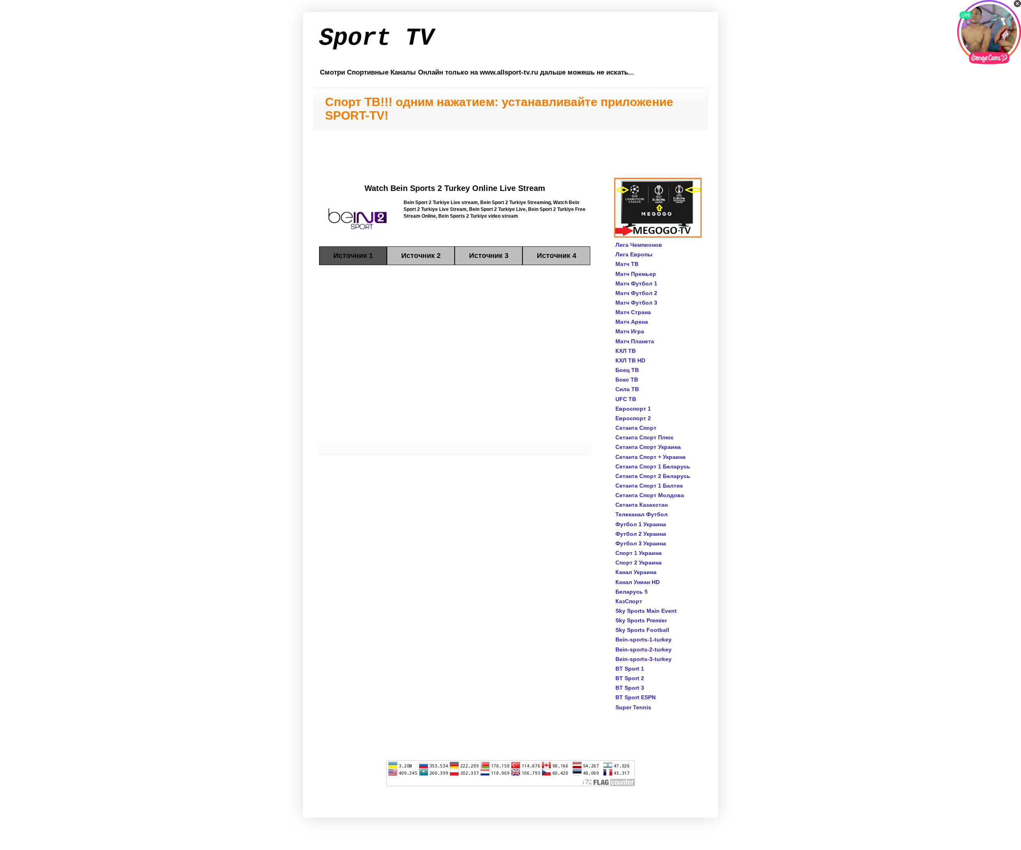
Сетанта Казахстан (641, 505)
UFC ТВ (625, 399)
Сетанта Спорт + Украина (650, 457)
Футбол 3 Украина (640, 543)
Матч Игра (629, 331)
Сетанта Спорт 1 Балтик (649, 485)
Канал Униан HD (637, 582)
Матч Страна (633, 312)
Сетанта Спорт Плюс (644, 437)
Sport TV (376, 38)
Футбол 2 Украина (640, 534)
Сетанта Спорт (635, 428)
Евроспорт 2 (633, 418)
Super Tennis (633, 707)
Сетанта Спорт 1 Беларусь (652, 466)
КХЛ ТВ (625, 351)
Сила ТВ (627, 389)
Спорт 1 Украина (638, 553)
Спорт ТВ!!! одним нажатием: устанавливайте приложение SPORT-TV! (499, 108)
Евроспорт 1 (633, 408)
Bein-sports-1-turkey (643, 639)
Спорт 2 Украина (638, 562)
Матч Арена (631, 322)
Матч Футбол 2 (636, 293)
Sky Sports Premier (641, 620)
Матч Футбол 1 (636, 283)
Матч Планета (634, 341)
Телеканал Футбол (641, 514)
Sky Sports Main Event (646, 611)
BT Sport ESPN (635, 697)
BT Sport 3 (629, 688)
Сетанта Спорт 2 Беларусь (652, 476)
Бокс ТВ (626, 379)
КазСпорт (628, 601)
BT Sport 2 (629, 678)
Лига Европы (633, 254)
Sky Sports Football (642, 630)
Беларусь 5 (631, 591)
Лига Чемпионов (638, 245)
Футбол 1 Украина (640, 524)
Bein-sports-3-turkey (643, 659)
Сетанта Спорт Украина (648, 447)
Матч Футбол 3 (636, 302)
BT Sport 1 (629, 668)
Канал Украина (635, 572)
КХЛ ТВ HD (630, 360)
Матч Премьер (635, 274)
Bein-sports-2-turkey (643, 649)
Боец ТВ (627, 370)
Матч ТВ (627, 264)
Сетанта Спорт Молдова (649, 495)
